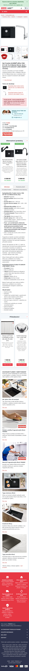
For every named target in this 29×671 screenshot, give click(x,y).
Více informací (8, 80)
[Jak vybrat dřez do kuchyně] (14, 388)
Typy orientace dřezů (8, 493)
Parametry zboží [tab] (20, 187)
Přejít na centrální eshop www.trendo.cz (11, 625)
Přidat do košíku (7, 364)
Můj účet (4, 635)
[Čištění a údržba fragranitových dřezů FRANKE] (14, 419)
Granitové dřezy (7, 524)
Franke (8, 122)
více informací (24, 642)
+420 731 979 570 (18, 113)
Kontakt (3, 637)
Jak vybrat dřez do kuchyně (10, 399)
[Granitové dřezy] (14, 513)
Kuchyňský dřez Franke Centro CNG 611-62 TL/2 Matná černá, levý (16, 87)
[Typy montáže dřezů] (14, 543)
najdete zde (19, 5)
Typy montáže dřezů (8, 554)
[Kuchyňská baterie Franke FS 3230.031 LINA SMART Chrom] (5, 93)
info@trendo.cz (18, 117)
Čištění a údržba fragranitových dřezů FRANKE (13, 430)
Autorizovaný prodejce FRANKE (11, 629)
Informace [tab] (7, 187)
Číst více (4, 407)
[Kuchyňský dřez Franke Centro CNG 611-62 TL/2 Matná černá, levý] (5, 87)
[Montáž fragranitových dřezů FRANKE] (14, 451)
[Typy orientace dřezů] (14, 482)
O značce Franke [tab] (6, 189)
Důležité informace (7, 632)
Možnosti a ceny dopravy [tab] (20, 189)
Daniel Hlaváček (17, 662)
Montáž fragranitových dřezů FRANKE (13, 462)
